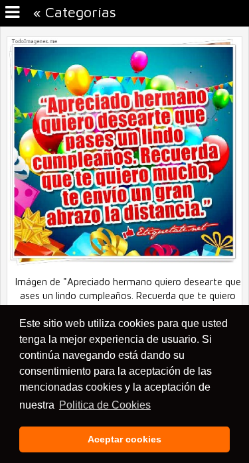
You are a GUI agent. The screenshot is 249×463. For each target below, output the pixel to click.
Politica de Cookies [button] (105, 405)
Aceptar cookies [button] (124, 439)
